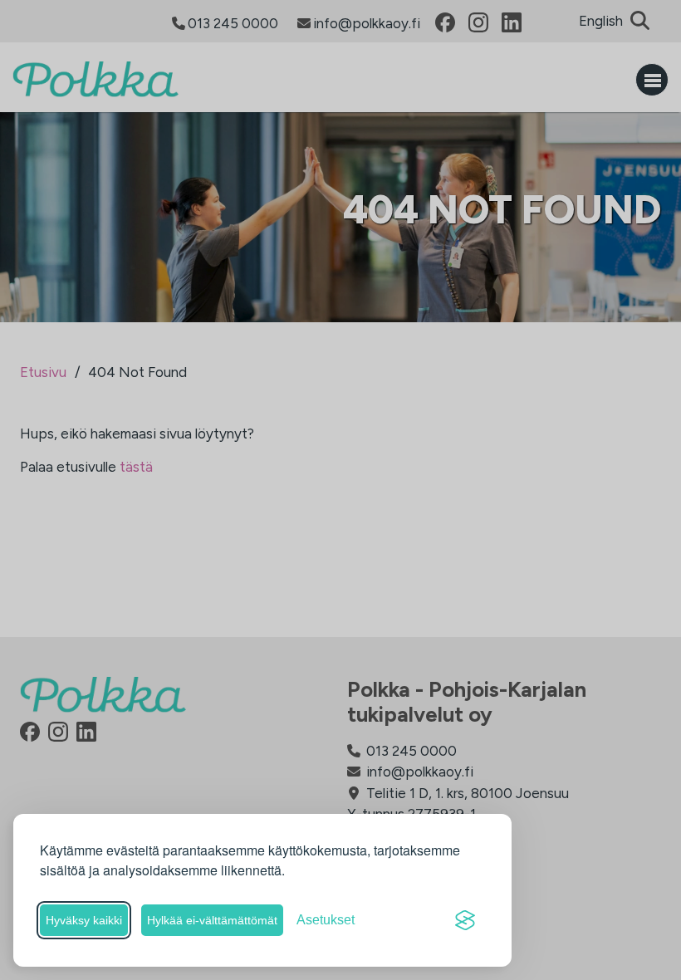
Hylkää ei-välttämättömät (212, 920)
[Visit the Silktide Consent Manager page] (465, 920)
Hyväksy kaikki (84, 920)
